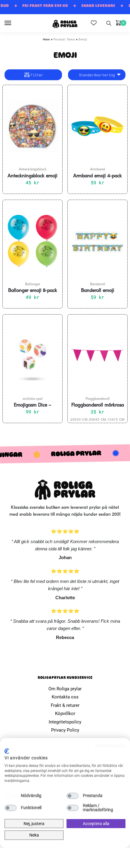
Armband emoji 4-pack (97, 176)
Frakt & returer (65, 705)
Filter (37, 74)
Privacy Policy (65, 730)
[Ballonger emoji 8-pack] (32, 241)
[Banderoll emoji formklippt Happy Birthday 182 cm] (97, 241)
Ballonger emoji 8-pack (32, 290)
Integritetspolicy (65, 722)
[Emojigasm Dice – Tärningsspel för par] (32, 355)
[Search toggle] (109, 23)
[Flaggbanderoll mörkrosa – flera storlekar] (97, 355)
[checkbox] (11, 796)
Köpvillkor (65, 713)
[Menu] (14, 23)
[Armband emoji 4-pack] (97, 126)
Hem (46, 39)
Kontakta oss (65, 697)
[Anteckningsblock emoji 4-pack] (32, 126)
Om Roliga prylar (65, 688)
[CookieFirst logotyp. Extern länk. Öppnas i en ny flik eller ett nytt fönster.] (7, 751)
